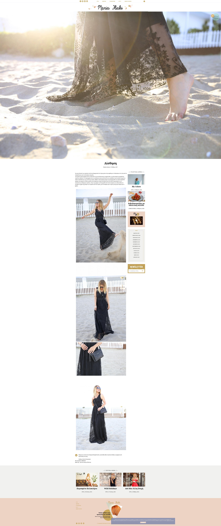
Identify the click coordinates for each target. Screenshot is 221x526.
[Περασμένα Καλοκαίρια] (87, 480)
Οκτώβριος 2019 (136, 244)
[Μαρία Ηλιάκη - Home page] (111, 7)
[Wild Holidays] (110, 480)
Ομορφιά (77, 503)
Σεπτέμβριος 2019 (136, 246)
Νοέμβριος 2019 (136, 241)
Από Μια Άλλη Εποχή (134, 488)
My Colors (136, 186)
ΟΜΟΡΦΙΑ (104, 1)
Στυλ (83, 491)
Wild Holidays (110, 488)
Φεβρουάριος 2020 (136, 235)
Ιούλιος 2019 (136, 250)
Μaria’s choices (128, 1)
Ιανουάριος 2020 (136, 237)
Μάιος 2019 (136, 255)
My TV (77, 507)
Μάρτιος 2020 (136, 233)
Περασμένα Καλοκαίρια (87, 488)
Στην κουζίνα (78, 505)
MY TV (120, 1)
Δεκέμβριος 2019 (136, 239)
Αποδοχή (143, 522)
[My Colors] (136, 179)
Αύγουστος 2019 (136, 248)
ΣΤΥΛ (98, 1)
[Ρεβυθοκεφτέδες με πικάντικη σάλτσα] (136, 196)
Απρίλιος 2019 (136, 257)
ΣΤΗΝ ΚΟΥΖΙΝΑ (112, 1)
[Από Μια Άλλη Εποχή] (134, 480)
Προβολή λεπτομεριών (170, 520)
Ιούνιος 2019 (136, 252)
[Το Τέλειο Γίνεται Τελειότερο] (136, 220)
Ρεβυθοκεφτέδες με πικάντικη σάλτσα (136, 204)
